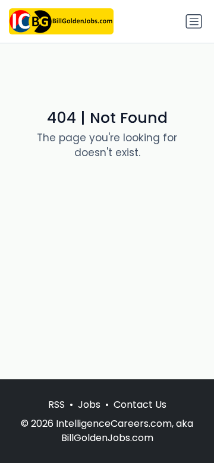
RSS (56, 404)
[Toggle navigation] (193, 21)
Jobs (89, 404)
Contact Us (140, 404)
